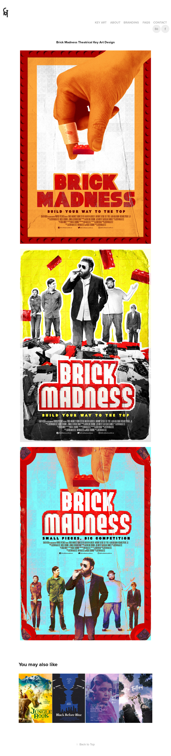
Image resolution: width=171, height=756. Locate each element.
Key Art (101, 22)
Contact (160, 22)
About (115, 22)
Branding (131, 22)
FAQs (146, 22)
